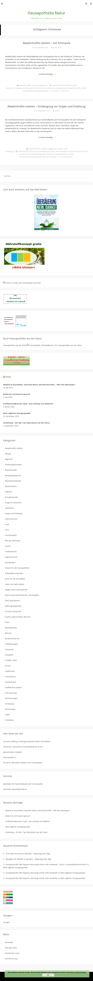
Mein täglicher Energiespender (17, 413)
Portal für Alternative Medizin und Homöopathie (22, 762)
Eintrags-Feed (10, 947)
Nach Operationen (12, 600)
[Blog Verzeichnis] (8, 894)
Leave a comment (61, 91)
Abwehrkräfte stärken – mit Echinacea (46, 43)
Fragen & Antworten (13, 502)
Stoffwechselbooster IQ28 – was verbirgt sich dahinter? (28, 403)
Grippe (52, 151)
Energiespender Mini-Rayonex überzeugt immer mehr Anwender (32, 872)
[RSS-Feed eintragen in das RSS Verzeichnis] (8, 897)
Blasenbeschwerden (13, 481)
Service (8, 665)
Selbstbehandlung (41, 91)
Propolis (49, 154)
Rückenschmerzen (12, 638)
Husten (8, 546)
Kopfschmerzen (11, 557)
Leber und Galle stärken (14, 584)
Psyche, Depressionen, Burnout (17, 617)
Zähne (7, 714)
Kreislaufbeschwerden (14, 573)
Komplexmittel (60, 88)
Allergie (8, 453)
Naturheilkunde (74, 88)
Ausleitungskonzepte (13, 464)
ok (48, 975)
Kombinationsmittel (44, 88)
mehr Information (80, 972)
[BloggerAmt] (8, 903)
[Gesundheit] (8, 892)
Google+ (6, 922)
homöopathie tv (9, 757)
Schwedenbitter (61, 154)
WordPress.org (11, 958)
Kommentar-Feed (12, 953)
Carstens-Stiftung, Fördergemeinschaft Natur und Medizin (26, 741)
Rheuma (8, 633)
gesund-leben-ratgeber (12, 752)
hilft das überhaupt (12, 540)
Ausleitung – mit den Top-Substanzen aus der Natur (26, 422)
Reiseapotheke (11, 627)
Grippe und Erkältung (13, 513)
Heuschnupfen (11, 535)
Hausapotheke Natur (46, 12)
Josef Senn (57, 47)
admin (57, 111)
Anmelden (9, 942)
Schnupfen (9, 655)
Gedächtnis (9, 508)
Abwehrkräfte (58, 85)
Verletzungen (10, 709)
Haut (7, 524)
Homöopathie (29, 88)
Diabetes (8, 491)
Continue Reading (46, 74)
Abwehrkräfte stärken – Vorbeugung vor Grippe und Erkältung (46, 106)
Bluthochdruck (11, 486)
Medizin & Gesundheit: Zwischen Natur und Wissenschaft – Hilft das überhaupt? (39, 384)
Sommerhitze (10, 676)
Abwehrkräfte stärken (29, 85)
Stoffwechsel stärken (13, 687)
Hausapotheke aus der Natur (15, 345)
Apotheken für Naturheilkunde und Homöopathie (23, 784)
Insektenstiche (11, 551)
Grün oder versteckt (14, 853)
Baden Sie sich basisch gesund (16, 394)
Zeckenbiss (9, 720)
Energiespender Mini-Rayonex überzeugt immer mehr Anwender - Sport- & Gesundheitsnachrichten (46, 864)
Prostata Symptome (13, 611)
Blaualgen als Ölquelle (14, 859)
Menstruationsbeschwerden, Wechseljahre (22, 595)
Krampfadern (10, 562)
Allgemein (43, 85)
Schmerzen (9, 649)
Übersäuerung (11, 693)
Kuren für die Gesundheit (15, 578)
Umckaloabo (51, 157)
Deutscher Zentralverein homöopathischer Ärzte (22, 746)
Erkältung (44, 151)
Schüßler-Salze (11, 660)
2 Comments (66, 157)
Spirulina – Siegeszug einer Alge (37, 853)
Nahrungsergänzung (13, 606)
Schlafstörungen (11, 644)
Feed (8, 376)
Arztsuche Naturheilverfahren (15, 789)
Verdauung (9, 703)
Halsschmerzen (11, 519)
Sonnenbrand (10, 682)
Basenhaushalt (11, 470)
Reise (7, 622)
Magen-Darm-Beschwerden (16, 589)
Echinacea (17, 88)
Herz (7, 529)
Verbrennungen (11, 698)
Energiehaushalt (11, 497)
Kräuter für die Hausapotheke (17, 568)
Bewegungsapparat (13, 475)
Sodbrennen (10, 671)
